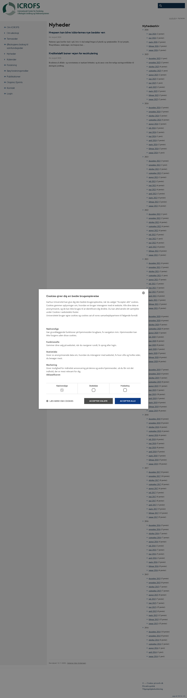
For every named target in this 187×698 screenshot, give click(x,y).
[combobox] (143, 293)
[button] (59, 400)
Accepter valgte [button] (98, 400)
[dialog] (93, 349)
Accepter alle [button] (128, 400)
